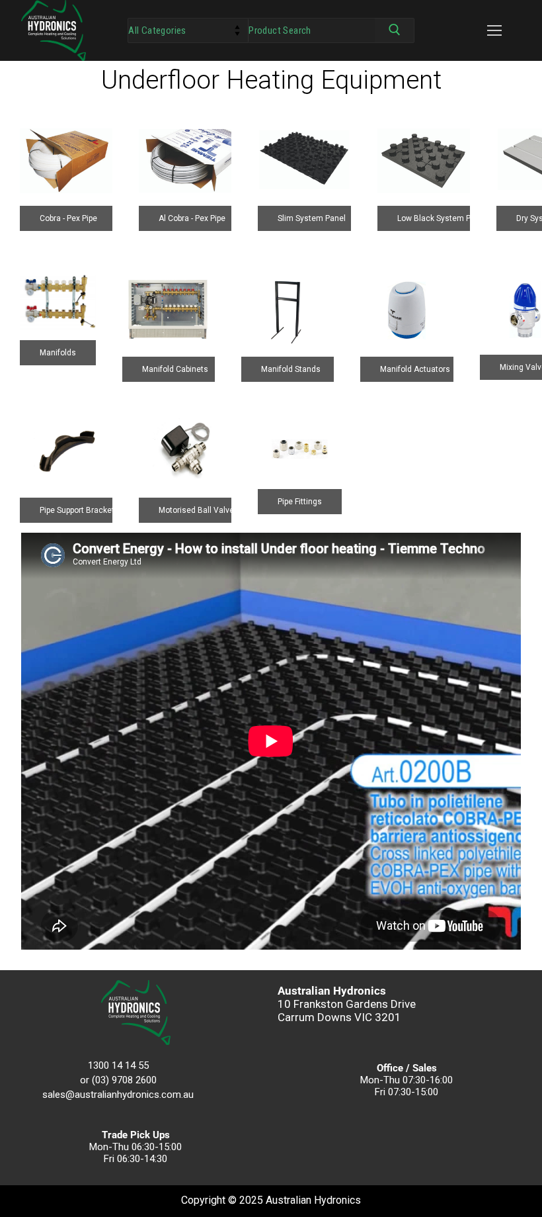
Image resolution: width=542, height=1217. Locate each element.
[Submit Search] (394, 32)
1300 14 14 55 (118, 1065)
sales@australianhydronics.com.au (118, 1095)
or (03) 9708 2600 (118, 1080)
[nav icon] (494, 30)
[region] (271, 297)
